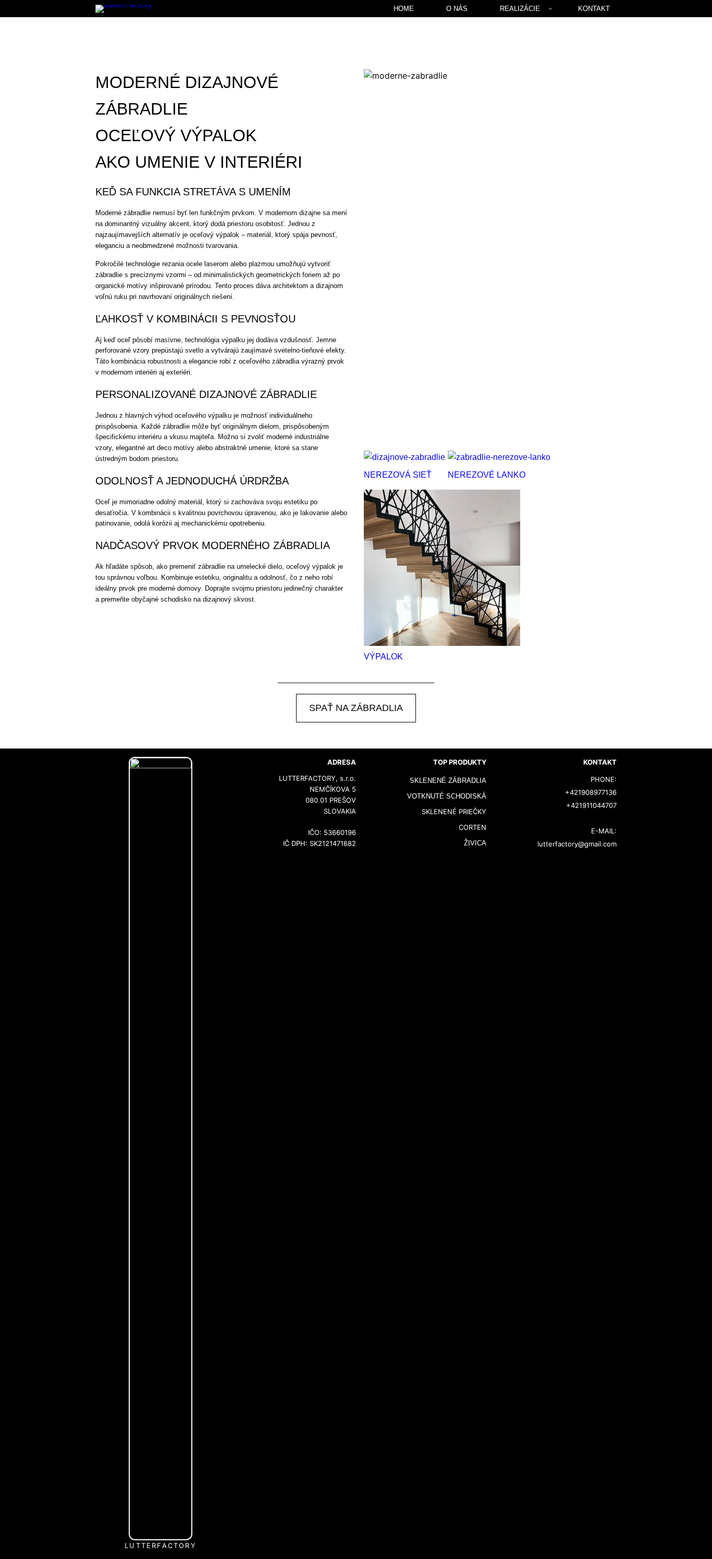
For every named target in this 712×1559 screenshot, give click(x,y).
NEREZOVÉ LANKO (486, 474)
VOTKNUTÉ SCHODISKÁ (446, 796)
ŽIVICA (475, 843)
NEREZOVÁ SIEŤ (398, 474)
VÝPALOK (383, 656)
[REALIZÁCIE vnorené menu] (550, 8)
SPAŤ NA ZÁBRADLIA (356, 708)
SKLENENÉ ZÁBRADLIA (448, 780)
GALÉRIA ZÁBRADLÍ (490, 95)
